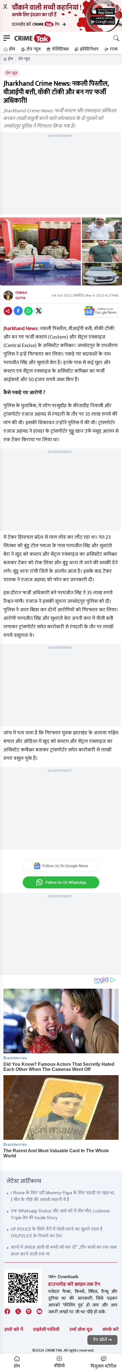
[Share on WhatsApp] (28, 310)
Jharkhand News (20, 328)
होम (10, 59)
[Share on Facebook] (18, 310)
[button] (8, 49)
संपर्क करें (110, 1329)
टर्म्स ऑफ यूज (81, 1329)
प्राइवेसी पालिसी (46, 1329)
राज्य (113, 49)
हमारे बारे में (14, 1329)
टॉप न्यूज (24, 59)
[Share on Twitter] (38, 310)
